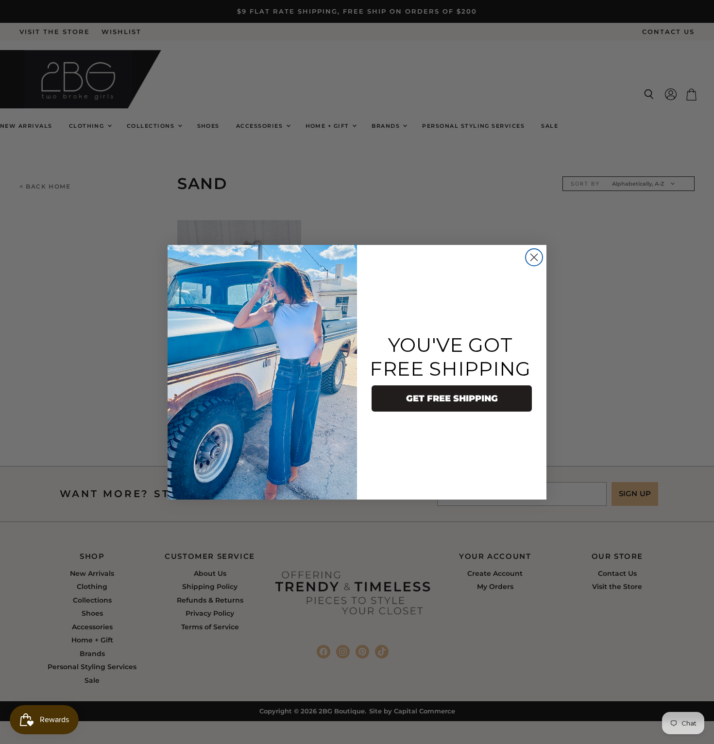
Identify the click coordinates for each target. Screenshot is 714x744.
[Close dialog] (534, 257)
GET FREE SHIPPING (452, 398)
